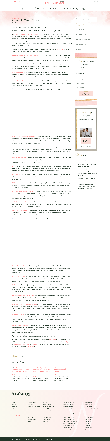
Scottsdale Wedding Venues (69, 423)
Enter (85, 141)
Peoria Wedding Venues (68, 415)
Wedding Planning (89, 429)
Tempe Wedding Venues (68, 427)
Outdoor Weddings (47, 408)
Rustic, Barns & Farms (47, 415)
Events (41, 439)
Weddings (71, 9)
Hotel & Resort (31, 417)
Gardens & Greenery (32, 413)
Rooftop (44, 413)
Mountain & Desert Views (48, 406)
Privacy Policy (27, 439)
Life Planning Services (90, 417)
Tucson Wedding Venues (68, 429)
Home (13, 12)
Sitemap (35, 439)
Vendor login (48, 439)
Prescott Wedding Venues (68, 419)
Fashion (78, 49)
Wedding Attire (88, 427)
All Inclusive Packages (33, 402)
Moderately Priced (47, 404)
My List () (96, 1)
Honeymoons (88, 415)
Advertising (14, 404)
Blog (26, 12)
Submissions (14, 406)
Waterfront (45, 421)
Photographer (88, 421)
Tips (77, 42)
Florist (86, 413)
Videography (88, 425)
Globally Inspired (31, 415)
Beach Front (30, 404)
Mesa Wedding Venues (68, 410)
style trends (32, 12)
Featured (79, 47)
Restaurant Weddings (47, 410)
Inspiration (54, 9)
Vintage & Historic (47, 419)
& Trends (86, 9)
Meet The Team (15, 402)
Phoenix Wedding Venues (68, 417)
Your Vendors (39, 9)
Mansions (45, 402)
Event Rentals (88, 410)
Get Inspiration (20, 12)
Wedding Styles (81, 37)
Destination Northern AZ (33, 410)
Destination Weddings (83, 39)
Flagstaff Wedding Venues (68, 404)
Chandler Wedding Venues (68, 402)
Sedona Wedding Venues (68, 425)
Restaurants (88, 423)
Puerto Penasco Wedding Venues (70, 421)
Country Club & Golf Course (34, 406)
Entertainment (88, 406)
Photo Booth (88, 419)
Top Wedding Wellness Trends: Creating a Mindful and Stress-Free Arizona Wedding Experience (86, 186)
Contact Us (14, 408)
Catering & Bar (88, 404)
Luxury (29, 421)
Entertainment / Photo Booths (91, 408)
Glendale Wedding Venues (68, 408)
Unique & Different (47, 417)
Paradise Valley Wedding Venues (70, 413)
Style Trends (80, 32)
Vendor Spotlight (81, 44)
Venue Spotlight (81, 34)
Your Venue (23, 9)
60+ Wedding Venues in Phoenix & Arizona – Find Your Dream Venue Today (86, 180)
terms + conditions (16, 439)
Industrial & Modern (32, 419)
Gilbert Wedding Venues (68, 406)
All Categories (80, 29)
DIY (28, 408)
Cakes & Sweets (88, 402)
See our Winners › (86, 146)
